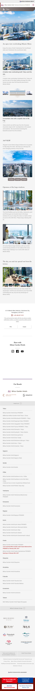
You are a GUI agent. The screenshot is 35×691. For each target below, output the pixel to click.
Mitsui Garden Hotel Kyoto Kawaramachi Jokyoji (16, 535)
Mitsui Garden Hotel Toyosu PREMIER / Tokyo (15, 426)
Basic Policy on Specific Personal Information (21, 661)
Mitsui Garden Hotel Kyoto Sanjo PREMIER (14, 524)
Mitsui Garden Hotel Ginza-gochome (13, 435)
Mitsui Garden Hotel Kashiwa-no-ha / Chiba (15, 476)
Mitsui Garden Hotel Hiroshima (11, 571)
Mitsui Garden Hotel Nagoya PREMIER (13, 515)
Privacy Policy (7, 661)
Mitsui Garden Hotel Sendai (10, 467)
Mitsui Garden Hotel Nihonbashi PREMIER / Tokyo (16, 418)
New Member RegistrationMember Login (25, 686)
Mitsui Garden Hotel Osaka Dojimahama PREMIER (17, 552)
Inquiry (24, 326)
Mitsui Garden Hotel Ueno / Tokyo (12, 443)
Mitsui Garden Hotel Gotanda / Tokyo (13, 446)
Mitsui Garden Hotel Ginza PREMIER (13, 413)
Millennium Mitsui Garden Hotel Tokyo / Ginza (15, 415)
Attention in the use (17, 665)
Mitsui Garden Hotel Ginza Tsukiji (12, 438)
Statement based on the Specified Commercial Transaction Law (17, 659)
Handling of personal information (8, 663)
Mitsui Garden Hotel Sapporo (11, 455)
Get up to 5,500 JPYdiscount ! (9, 680)
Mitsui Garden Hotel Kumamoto (11, 592)
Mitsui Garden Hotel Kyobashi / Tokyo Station (15, 432)
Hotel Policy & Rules (26, 653)
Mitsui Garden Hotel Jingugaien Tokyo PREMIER (16, 424)
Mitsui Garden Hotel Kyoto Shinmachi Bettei (15, 527)
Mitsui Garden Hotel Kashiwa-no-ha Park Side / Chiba (16, 481)
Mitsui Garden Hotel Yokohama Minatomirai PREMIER (15, 496)
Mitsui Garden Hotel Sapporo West (12, 458)
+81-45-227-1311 (19, 315)
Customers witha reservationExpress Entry (25, 680)
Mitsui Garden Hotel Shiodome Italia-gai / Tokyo (16, 440)
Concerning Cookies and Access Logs (25, 663)
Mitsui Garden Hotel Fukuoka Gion (12, 581)
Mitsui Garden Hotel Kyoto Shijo (11, 530)
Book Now (9, 686)
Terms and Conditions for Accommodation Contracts (8, 653)
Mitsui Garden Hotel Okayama (11, 562)
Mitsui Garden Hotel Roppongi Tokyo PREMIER (16, 421)
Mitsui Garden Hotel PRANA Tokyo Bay (13, 485)
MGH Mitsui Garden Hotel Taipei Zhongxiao (15, 602)
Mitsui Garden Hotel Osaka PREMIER (17, 546)
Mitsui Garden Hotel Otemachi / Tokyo (13, 429)
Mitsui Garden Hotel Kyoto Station (12, 533)
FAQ (11, 326)
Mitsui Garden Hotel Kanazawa (11, 506)
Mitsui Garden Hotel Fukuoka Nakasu (13, 583)
